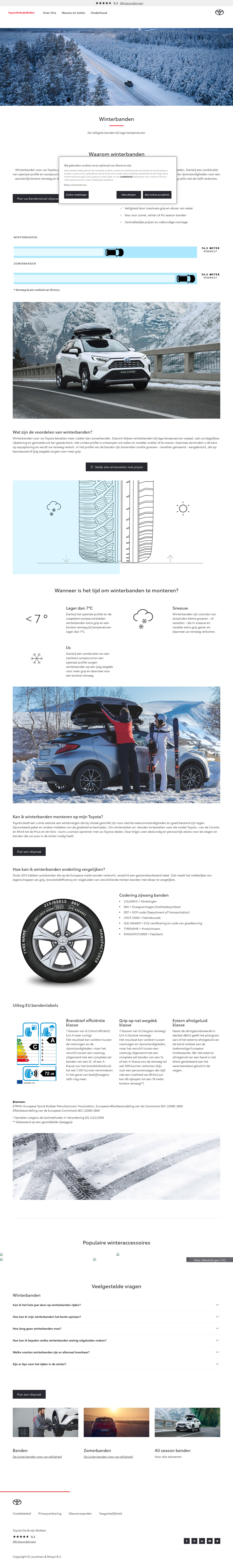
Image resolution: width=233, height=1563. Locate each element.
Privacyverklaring (49, 1513)
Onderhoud (99, 12)
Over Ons (49, 12)
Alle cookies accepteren (157, 194)
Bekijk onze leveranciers (75, 184)
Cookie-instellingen (76, 194)
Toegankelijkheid (110, 1513)
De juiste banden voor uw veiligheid (37, 1456)
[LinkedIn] (202, 1541)
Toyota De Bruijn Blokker (21, 12)
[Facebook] (187, 1541)
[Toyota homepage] (219, 12)
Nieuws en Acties (73, 12)
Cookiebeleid (22, 1513)
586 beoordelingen (131, 3)
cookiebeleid (126, 176)
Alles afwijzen (129, 194)
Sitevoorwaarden (80, 1513)
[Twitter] (217, 1541)
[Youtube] (210, 1541)
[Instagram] (194, 1541)
